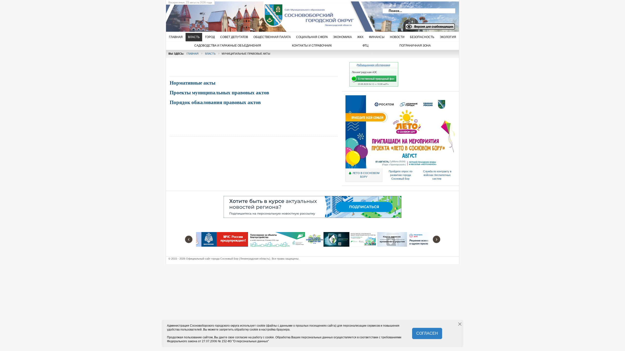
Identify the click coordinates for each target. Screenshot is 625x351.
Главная (192, 53)
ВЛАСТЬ (210, 53)
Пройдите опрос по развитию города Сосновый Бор (400, 175)
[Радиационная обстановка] (373, 85)
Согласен (427, 333)
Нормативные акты (192, 83)
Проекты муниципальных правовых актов (219, 93)
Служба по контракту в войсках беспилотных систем (437, 175)
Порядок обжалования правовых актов (215, 102)
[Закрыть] (460, 324)
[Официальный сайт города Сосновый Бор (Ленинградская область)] (245, 14)
